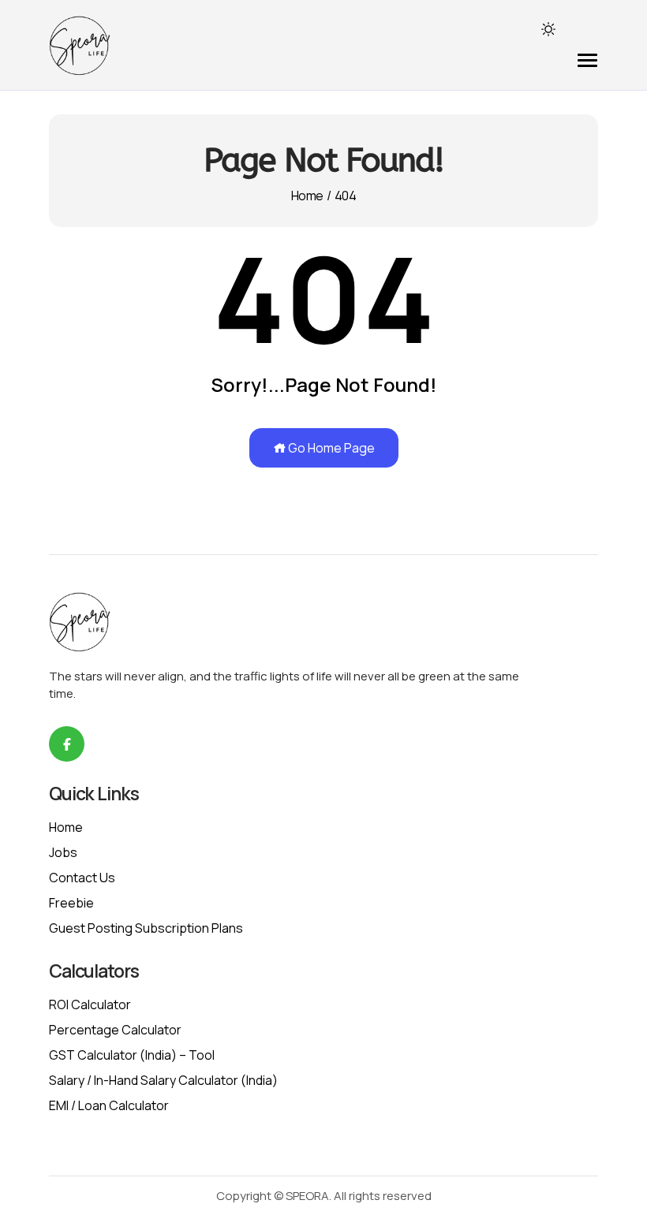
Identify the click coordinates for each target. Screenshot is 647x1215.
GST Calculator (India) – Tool (132, 1055)
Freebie (71, 902)
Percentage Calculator (115, 1029)
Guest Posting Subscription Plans (146, 928)
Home (307, 195)
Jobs (63, 852)
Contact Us (82, 877)
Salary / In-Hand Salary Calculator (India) (163, 1080)
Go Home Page (330, 448)
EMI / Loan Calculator (109, 1105)
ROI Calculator (90, 1004)
